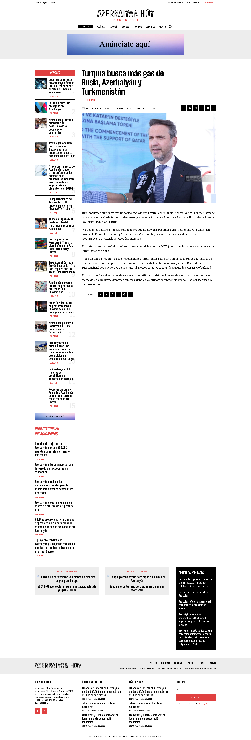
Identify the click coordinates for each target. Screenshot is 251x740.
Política (53, 113)
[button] (170, 26)
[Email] (201, 108)
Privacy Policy (205, 704)
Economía (54, 96)
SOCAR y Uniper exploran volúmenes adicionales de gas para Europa (67, 588)
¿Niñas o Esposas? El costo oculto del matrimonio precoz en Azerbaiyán (62, 224)
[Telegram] (207, 108)
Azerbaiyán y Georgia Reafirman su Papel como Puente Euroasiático (61, 327)
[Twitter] (189, 108)
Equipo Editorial (103, 108)
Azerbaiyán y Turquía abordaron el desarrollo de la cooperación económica (61, 126)
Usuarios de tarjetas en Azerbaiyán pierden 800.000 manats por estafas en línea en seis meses (61, 86)
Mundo (53, 213)
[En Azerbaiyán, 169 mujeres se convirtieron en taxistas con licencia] (41, 373)
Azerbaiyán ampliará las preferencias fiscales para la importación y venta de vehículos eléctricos (62, 149)
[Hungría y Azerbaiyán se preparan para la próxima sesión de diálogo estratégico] (41, 306)
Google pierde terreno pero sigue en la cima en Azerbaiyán (137, 588)
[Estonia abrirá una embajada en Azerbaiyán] (41, 107)
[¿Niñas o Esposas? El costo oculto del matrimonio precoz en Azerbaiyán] (41, 223)
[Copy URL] (213, 108)
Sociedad (53, 192)
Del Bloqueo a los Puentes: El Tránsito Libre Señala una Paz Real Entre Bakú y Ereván (61, 246)
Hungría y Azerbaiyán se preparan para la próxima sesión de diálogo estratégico (61, 307)
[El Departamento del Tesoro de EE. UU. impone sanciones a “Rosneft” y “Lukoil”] (41, 203)
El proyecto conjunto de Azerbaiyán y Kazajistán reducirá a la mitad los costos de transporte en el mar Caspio (55, 545)
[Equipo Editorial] (84, 108)
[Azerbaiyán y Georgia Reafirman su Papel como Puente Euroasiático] (41, 326)
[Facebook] (183, 108)
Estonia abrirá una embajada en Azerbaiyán (59, 106)
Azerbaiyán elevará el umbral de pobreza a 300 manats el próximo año (61, 287)
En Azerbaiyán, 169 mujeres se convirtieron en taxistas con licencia (61, 374)
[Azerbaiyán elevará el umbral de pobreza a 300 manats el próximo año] (41, 286)
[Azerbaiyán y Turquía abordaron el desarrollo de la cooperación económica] (41, 123)
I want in (194, 698)
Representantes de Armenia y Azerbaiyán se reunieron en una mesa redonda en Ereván (61, 396)
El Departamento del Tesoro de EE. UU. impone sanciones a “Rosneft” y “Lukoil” (60, 203)
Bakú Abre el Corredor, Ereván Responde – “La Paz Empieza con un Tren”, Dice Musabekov (62, 267)
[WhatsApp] (195, 108)
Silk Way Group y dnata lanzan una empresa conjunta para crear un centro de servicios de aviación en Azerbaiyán (62, 351)
